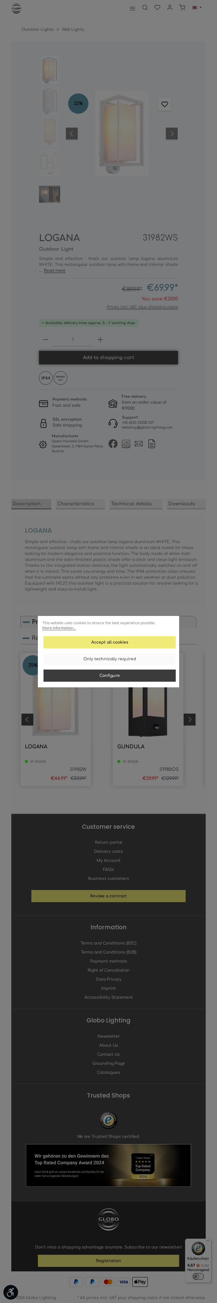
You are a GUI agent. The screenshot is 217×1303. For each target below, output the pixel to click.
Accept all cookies (109, 642)
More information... (59, 628)
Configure (109, 676)
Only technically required (109, 659)
